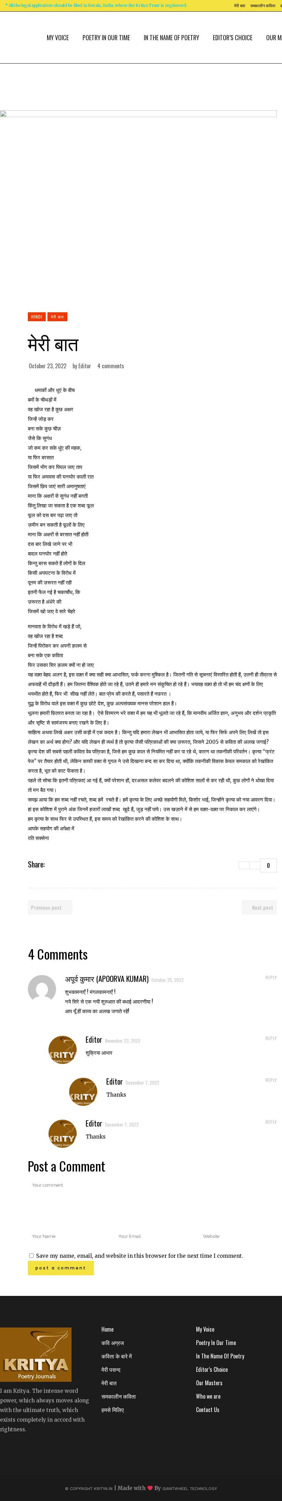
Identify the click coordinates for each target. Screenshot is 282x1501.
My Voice (205, 1329)
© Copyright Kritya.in (88, 1488)
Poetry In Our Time (216, 1342)
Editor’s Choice (212, 1369)
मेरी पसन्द (110, 1369)
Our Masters (209, 1383)
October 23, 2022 (47, 366)
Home (107, 1329)
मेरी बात (239, 5)
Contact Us (207, 1409)
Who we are (208, 1396)
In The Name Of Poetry (220, 1356)
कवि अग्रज (112, 1342)
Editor (84, 366)
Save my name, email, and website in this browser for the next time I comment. (139, 1256)
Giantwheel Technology (189, 1488)
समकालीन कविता (262, 5)
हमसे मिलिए (112, 1409)
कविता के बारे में (116, 1356)
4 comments (110, 366)
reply (271, 977)
